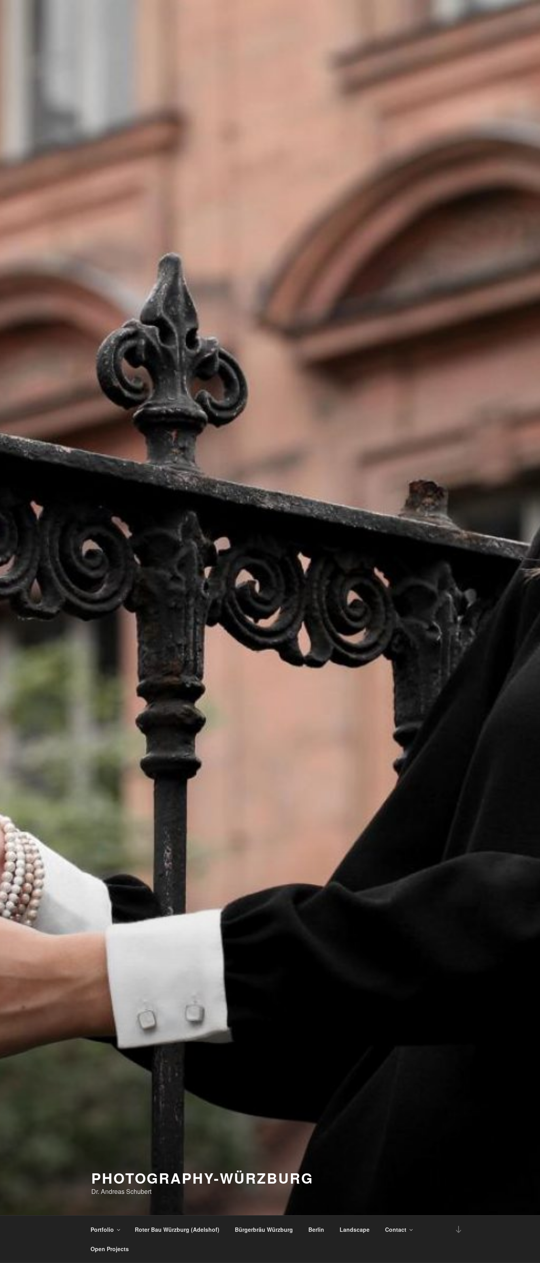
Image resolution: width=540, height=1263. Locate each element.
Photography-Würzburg (202, 1177)
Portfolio (102, 1229)
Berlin (316, 1229)
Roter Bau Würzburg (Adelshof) (177, 1229)
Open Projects (110, 1249)
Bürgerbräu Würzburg (264, 1229)
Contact (395, 1229)
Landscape (355, 1229)
